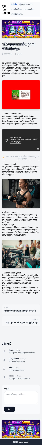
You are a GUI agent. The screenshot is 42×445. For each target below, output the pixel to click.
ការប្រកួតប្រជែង (29, 9)
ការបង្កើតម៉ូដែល (16, 9)
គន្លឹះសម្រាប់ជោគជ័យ (26, 4)
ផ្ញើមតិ (10, 409)
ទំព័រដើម (14, 4)
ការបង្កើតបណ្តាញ (17, 14)
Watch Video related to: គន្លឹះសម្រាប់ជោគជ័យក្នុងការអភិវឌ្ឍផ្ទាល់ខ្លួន (20, 157)
